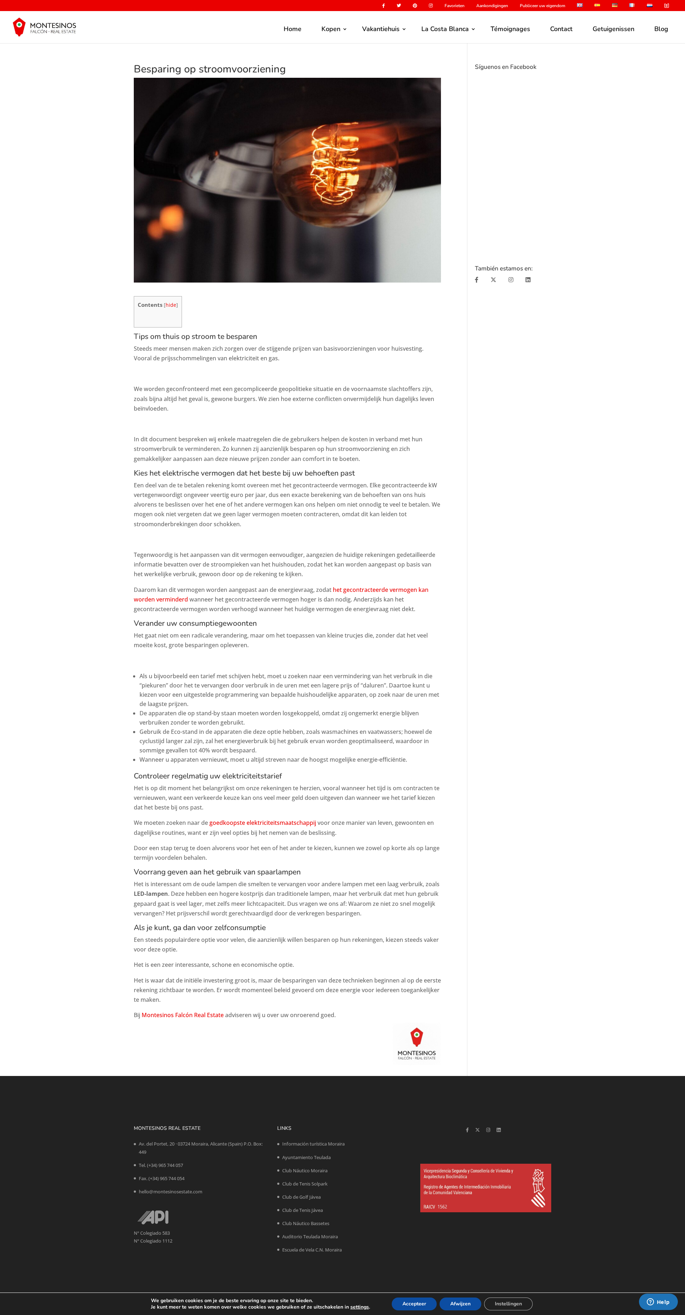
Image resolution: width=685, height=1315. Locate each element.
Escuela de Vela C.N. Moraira (312, 1250)
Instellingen (508, 1303)
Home (292, 29)
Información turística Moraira (313, 1144)
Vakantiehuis (381, 29)
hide (171, 304)
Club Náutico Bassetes (305, 1223)
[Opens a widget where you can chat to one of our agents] (658, 1302)
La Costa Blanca (445, 29)
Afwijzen (460, 1303)
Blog (661, 29)
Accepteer (414, 1303)
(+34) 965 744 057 (165, 1165)
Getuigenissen (613, 29)
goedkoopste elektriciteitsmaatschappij (262, 823)
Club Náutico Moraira (305, 1170)
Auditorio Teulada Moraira (310, 1236)
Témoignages (510, 29)
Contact (561, 29)
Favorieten (455, 6)
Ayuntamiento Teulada (306, 1157)
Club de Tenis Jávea (302, 1210)
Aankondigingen (492, 6)
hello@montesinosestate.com (170, 1191)
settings (359, 1307)
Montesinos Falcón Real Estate (183, 1015)
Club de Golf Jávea (301, 1197)
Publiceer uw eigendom (542, 6)
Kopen (330, 29)
